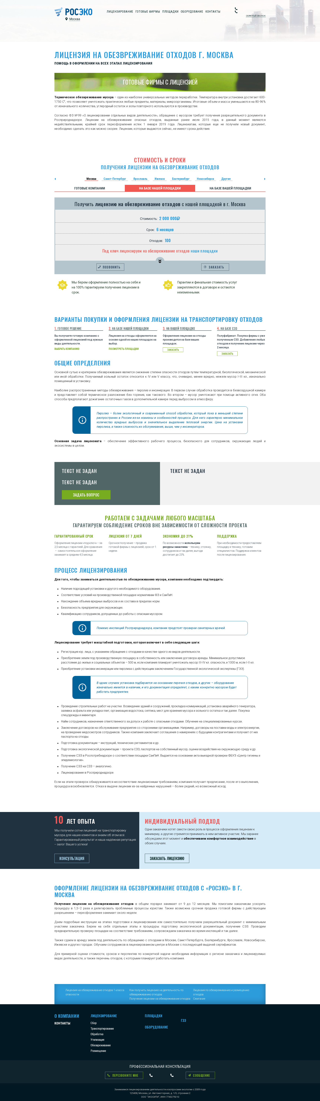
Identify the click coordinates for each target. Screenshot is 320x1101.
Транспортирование (102, 1028)
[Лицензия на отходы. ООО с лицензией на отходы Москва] (73, 11)
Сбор (94, 1023)
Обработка (97, 1034)
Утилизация (97, 1039)
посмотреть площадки (124, 348)
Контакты (212, 11)
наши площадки (204, 251)
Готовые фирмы (147, 11)
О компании (66, 1015)
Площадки (170, 11)
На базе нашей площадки (160, 188)
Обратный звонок (256, 16)
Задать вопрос (86, 495)
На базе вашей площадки (230, 188)
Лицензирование (120, 11)
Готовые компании (89, 188)
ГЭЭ (183, 1020)
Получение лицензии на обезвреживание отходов (159, 998)
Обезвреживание (101, 1045)
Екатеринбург (181, 179)
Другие (226, 179)
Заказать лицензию (167, 858)
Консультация (71, 858)
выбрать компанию (66, 348)
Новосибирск (205, 179)
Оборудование (192, 11)
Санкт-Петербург (115, 179)
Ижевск (160, 179)
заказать (173, 349)
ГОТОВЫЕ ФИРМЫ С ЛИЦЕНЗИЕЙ (160, 81)
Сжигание (199, 998)
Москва (91, 179)
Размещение (98, 1051)
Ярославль (140, 179)
